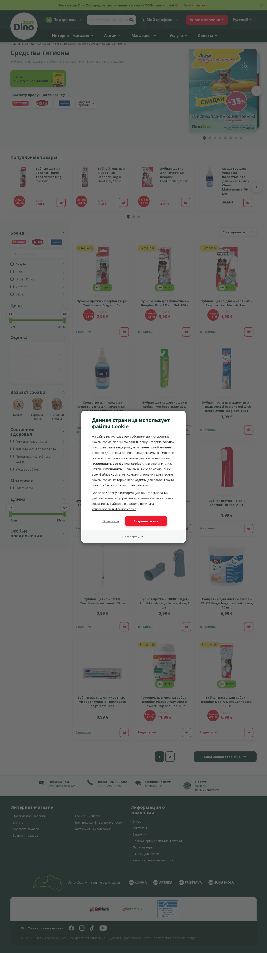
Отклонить (110, 521)
